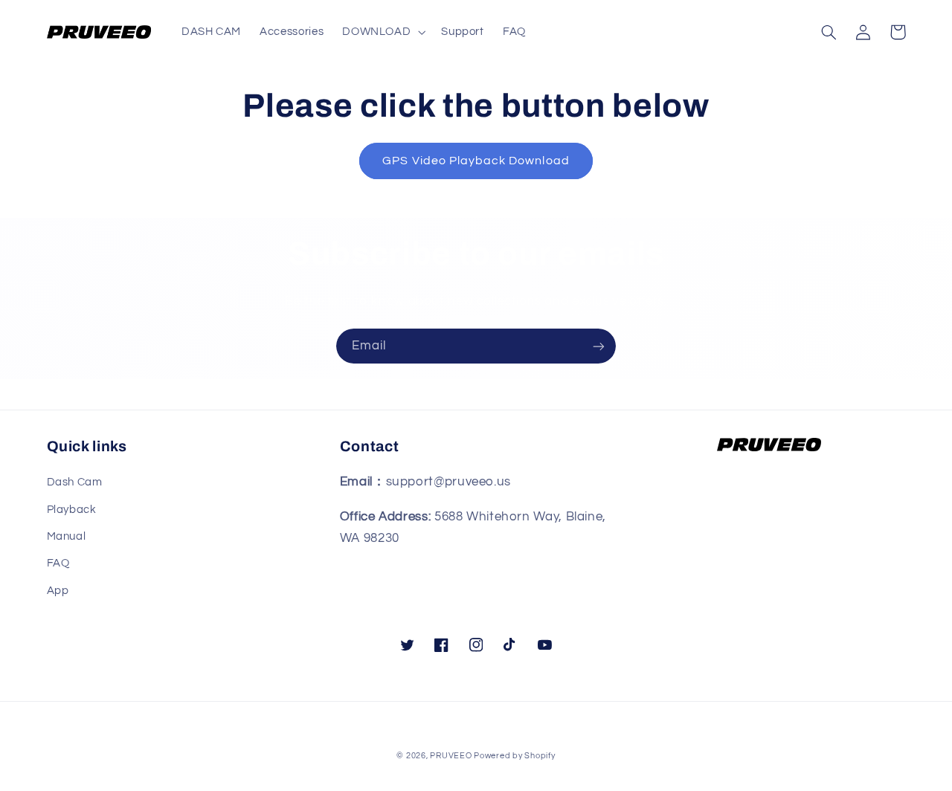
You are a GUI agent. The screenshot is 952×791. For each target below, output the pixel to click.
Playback (72, 509)
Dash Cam (75, 482)
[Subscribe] (599, 346)
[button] (382, 32)
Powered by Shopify (514, 756)
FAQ (58, 563)
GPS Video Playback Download (475, 161)
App (58, 590)
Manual (66, 536)
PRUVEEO (452, 756)
